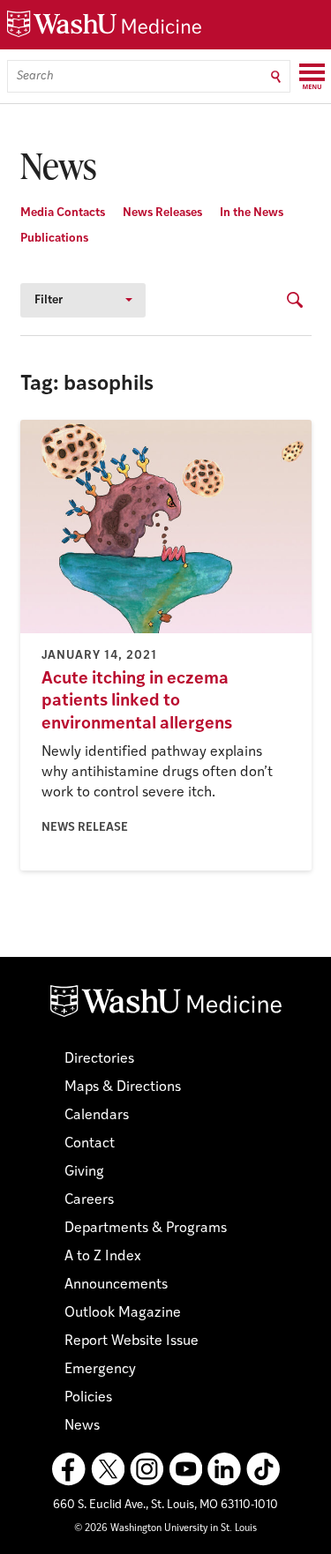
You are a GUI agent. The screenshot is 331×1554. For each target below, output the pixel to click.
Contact (89, 1144)
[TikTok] (263, 1469)
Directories (99, 1059)
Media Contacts (62, 213)
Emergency (100, 1370)
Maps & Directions (122, 1087)
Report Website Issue (131, 1341)
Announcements (116, 1285)
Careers (89, 1200)
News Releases (162, 213)
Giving (84, 1172)
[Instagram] (146, 1469)
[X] (107, 1469)
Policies (88, 1398)
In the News (251, 213)
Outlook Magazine (122, 1313)
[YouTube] (185, 1469)
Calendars (96, 1116)
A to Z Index (102, 1257)
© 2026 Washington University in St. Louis (165, 1529)
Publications (54, 238)
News (82, 1426)
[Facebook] (69, 1469)
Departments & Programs (145, 1229)
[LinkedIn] (224, 1469)
